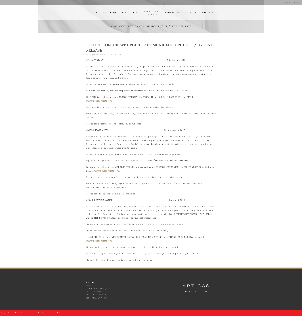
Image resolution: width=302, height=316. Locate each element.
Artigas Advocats (96, 54)
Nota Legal (42, 313)
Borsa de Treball (54, 313)
